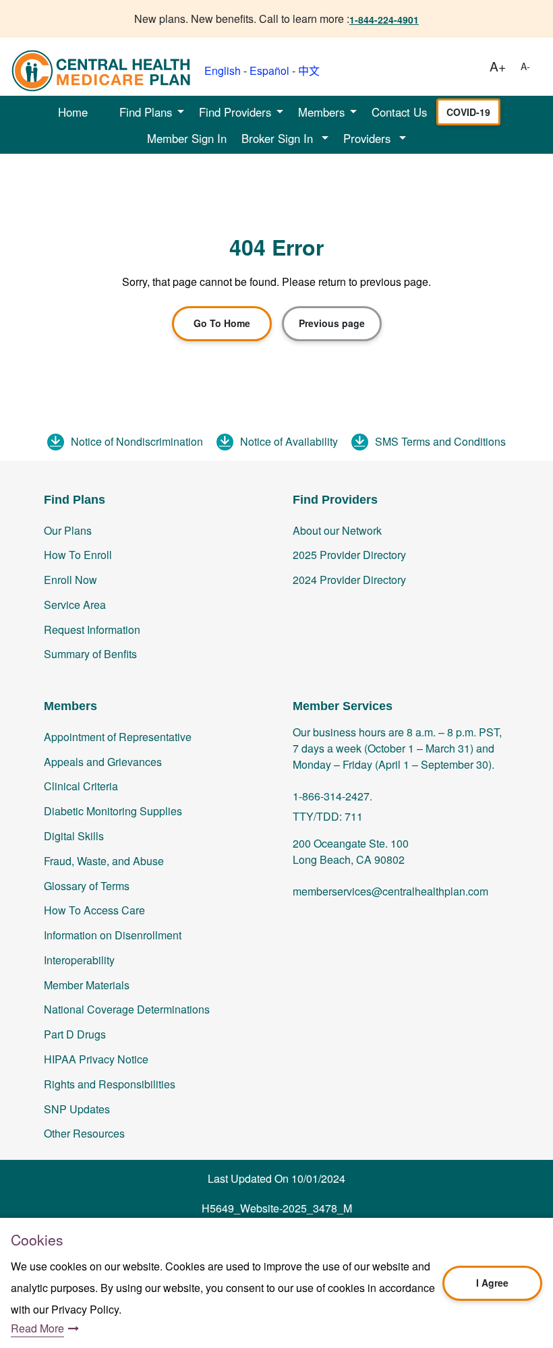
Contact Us (399, 112)
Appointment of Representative (118, 736)
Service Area (75, 604)
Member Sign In (187, 138)
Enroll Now (70, 579)
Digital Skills (74, 836)
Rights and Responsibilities (109, 1084)
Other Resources (84, 1133)
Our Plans (68, 530)
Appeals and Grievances (103, 761)
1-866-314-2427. (332, 796)
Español (269, 70)
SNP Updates (77, 1109)
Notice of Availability (289, 441)
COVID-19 (468, 112)
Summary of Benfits (90, 654)
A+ (498, 66)
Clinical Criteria (81, 786)
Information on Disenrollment (112, 935)
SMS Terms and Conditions (440, 441)
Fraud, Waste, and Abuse (104, 861)
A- (525, 66)
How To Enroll (78, 554)
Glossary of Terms (86, 885)
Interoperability (79, 960)
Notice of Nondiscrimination (137, 441)
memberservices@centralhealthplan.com (390, 891)
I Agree (492, 1282)
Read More (37, 1328)
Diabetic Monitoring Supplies (113, 811)
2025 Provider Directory (349, 554)
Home (73, 112)
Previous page (332, 323)
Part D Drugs (75, 1034)
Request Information (92, 629)
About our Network (337, 530)
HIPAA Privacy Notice (96, 1059)
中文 (309, 70)
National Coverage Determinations (127, 1009)
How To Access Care (94, 910)
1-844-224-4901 (384, 19)
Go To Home (222, 323)
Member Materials (86, 985)
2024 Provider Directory (349, 579)
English (222, 70)
